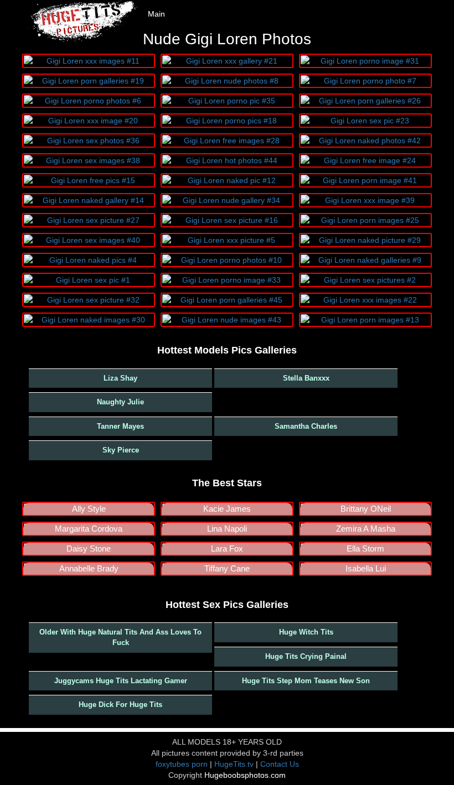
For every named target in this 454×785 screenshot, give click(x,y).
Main (156, 13)
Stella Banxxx (306, 378)
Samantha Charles (306, 426)
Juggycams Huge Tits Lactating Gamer (120, 681)
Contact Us (279, 764)
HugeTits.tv (234, 764)
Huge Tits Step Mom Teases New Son (306, 681)
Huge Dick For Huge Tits (120, 704)
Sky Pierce (120, 450)
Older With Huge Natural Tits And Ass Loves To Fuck (120, 637)
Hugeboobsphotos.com (245, 775)
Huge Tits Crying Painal (306, 656)
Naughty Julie (120, 402)
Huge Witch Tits (306, 632)
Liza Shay (120, 378)
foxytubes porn (182, 764)
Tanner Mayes (120, 426)
